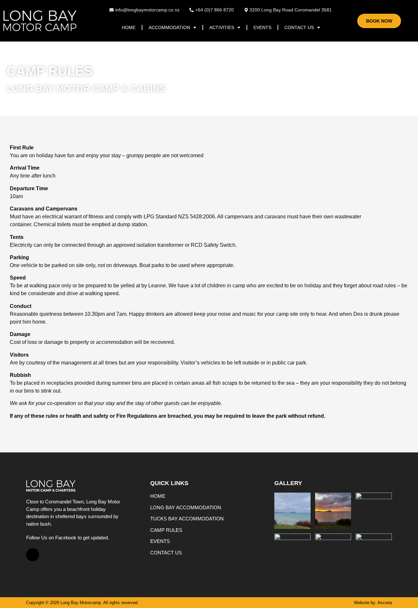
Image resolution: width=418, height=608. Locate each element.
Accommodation (169, 27)
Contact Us (299, 27)
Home (129, 27)
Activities (221, 27)
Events (262, 27)
